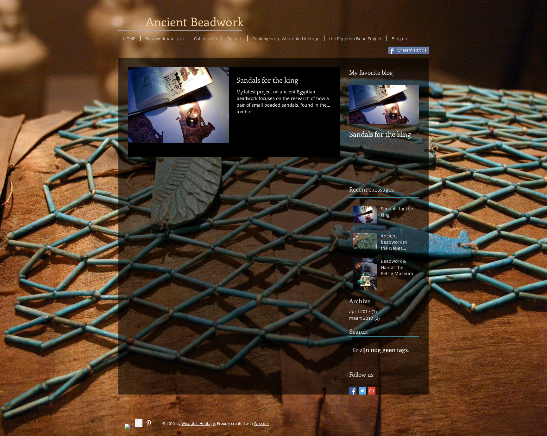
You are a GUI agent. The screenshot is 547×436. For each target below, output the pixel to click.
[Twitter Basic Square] (362, 391)
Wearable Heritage (198, 423)
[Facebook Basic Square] (352, 391)
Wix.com (261, 423)
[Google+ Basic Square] (371, 391)
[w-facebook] (128, 428)
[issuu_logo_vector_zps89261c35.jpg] (138, 423)
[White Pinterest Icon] (149, 423)
